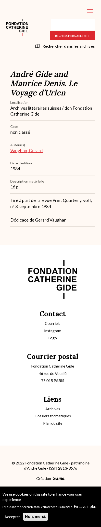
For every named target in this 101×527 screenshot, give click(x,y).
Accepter (12, 516)
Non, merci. (35, 516)
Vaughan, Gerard (26, 150)
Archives (52, 408)
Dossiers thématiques (53, 415)
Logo (52, 337)
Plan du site (52, 423)
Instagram (52, 330)
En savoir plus (85, 506)
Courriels (52, 323)
